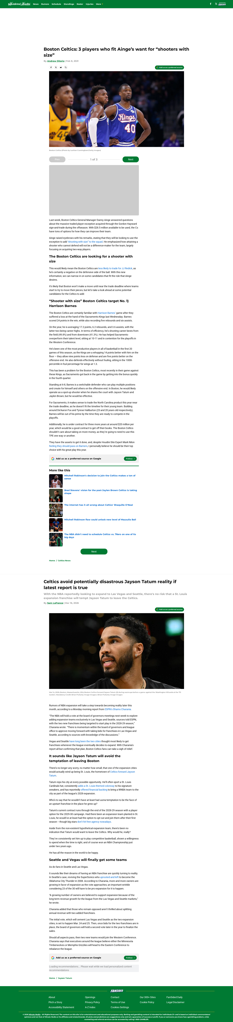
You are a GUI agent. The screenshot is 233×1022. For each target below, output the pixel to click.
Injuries (89, 4)
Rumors (45, 4)
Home (52, 560)
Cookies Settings (120, 1007)
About (52, 997)
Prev (57, 159)
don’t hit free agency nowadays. (94, 821)
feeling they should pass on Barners (68, 446)
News (35, 4)
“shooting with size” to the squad (85, 241)
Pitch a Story (55, 1002)
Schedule (56, 4)
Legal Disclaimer (175, 1002)
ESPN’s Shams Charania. (118, 709)
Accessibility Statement (61, 1007)
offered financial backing (94, 789)
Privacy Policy (92, 1002)
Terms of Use (118, 1002)
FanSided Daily (174, 997)
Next (130, 159)
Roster (80, 4)
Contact (115, 997)
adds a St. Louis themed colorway (96, 785)
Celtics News (64, 560)
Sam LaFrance (55, 603)
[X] (216, 4)
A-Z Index (90, 1007)
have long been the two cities (85, 741)
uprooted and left (109, 877)
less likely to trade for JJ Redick (115, 268)
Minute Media (34, 1014)
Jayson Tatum (65, 978)
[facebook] (210, 4)
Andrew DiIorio (55, 61)
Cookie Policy (147, 1002)
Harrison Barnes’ (107, 312)
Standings (69, 4)
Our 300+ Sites (148, 997)
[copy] (66, 67)
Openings (90, 997)
